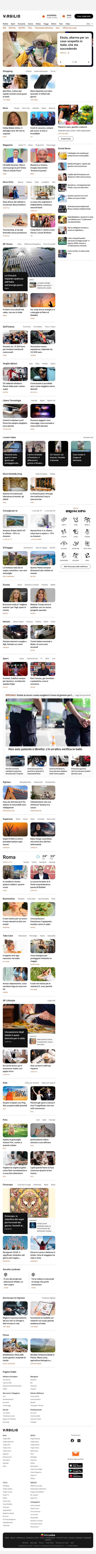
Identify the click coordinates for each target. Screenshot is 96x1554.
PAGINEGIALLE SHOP (32, 1537)
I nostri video (9, 437)
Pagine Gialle (9, 1372)
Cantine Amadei (35, 1363)
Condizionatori (35, 810)
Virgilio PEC (6, 1445)
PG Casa (6, 1516)
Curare (5, 992)
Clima (19, 244)
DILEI (65, 1537)
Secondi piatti (43, 899)
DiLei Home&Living (12, 474)
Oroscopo (8, 1184)
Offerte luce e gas (70, 28)
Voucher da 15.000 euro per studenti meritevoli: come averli (14, 349)
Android (34, 400)
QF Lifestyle (9, 1000)
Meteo (38, 24)
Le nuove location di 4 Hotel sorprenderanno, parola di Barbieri (40, 884)
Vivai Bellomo (63, 133)
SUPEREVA (48, 1540)
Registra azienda (8, 1513)
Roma (9, 857)
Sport (13, 24)
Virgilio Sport (34, 1442)
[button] (88, 62)
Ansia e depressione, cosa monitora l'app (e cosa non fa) (15, 986)
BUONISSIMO (87, 1537)
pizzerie (33, 1389)
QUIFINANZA (79, 1537)
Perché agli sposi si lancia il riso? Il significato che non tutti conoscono (42, 1106)
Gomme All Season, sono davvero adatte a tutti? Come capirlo (58, 771)
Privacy (41, 1542)
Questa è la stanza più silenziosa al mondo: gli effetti (13, 496)
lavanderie (6, 1413)
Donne (30, 24)
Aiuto (4, 1466)
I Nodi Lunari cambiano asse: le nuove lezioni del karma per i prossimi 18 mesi (45, 1228)
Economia (21, 24)
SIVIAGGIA (71, 1537)
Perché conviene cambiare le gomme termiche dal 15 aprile (14, 771)
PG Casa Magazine (9, 1519)
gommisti (6, 1402)
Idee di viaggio (41, 548)
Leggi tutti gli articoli (82, 695)
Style (37, 182)
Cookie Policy (50, 1542)
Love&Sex (45, 182)
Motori (53, 24)
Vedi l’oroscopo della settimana (76, 566)
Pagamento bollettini (37, 1492)
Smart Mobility (7, 1504)
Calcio (62, 49)
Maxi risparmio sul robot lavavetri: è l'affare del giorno (41, 94)
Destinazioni (28, 548)
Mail (4, 28)
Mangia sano (34, 964)
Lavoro (33, 355)
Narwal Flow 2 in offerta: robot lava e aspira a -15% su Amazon (42, 533)
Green (7, 288)
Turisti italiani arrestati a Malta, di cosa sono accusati (41, 644)
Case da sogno (41, 474)
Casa (4, 502)
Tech (61, 24)
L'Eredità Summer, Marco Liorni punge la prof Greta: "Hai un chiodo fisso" (14, 168)
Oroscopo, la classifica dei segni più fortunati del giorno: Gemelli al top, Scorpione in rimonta (14, 1221)
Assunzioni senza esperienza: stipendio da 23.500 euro (41, 349)
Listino (52, 364)
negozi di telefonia (9, 1419)
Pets (5, 1120)
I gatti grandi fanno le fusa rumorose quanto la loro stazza (42, 1170)
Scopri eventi (34, 1508)
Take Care (8, 935)
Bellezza (52, 108)
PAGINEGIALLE (20, 1537)
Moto (37, 364)
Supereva (8, 819)
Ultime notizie (18, 622)
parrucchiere (34, 1396)
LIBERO (7, 1537)
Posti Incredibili (9, 576)
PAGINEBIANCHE (50, 1537)
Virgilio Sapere (7, 1489)
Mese (46, 1185)
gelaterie (33, 1380)
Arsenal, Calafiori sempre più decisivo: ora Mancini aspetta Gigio (14, 681)
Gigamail (6, 1454)
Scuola (6, 584)
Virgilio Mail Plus (8, 1442)
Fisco (5, 355)
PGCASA (42, 1537)
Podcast (52, 1120)
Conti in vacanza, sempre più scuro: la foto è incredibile (41, 131)
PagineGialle (7, 1510)
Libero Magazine (35, 1472)
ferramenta (6, 1380)
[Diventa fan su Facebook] (72, 1440)
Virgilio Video (34, 1448)
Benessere (23, 936)
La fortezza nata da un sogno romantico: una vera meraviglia (15, 570)
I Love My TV (37, 511)
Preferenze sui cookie (62, 1542)
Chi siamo (25, 1542)
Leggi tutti (51, 1000)
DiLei (5, 108)
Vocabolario (34, 1517)
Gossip (32, 1478)
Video (68, 24)
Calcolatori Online (36, 1524)
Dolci (53, 899)
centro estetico (35, 1399)
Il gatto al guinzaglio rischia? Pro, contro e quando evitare (12, 1142)
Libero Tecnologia (12, 400)
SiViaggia (8, 547)
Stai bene (6, 961)
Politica (38, 622)
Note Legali (33, 1542)
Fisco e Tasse (50, 327)
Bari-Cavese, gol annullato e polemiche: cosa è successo (42, 681)
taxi (4, 1396)
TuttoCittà (6, 1525)
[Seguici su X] (79, 1440)
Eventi (34, 862)
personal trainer (35, 1419)
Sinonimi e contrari (32, 585)
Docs (58, 28)
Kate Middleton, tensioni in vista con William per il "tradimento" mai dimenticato (80, 219)
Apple (42, 400)
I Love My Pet (50, 511)
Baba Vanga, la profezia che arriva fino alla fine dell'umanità (41, 842)
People (16, 108)
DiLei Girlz (8, 182)
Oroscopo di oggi (24, 1185)
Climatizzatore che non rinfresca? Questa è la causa (40, 805)
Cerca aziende (35, 1505)
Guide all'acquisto (41, 71)
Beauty (20, 182)
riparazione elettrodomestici (12, 1386)
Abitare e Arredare (10, 1377)
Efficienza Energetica (32, 244)
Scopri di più (66, 139)
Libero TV (33, 1475)
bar (31, 1383)
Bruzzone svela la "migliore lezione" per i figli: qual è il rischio (15, 607)
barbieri (32, 1402)
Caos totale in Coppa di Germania (79, 457)
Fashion (29, 182)
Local (5, 890)
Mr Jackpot (34, 1495)
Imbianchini (38, 782)
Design (52, 474)
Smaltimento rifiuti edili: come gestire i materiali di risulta (14, 1358)
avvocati (33, 1413)
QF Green (8, 244)
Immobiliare (37, 327)
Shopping (6, 1486)
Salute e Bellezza (37, 1393)
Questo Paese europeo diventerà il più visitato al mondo (41, 570)
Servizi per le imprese (14, 1298)
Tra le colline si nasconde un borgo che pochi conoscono (42, 1282)
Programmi (39, 145)
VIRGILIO (12, 1537)
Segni (53, 1185)
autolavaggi (7, 1405)
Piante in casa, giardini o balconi (72, 127)
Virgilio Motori (10, 363)
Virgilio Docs (7, 1451)
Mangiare (34, 1377)
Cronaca (29, 622)
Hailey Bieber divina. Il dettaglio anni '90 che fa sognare (13, 131)
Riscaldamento (25, 782)
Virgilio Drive (7, 1448)
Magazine (8, 145)
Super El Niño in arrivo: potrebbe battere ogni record (13, 842)
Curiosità (40, 819)
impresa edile (7, 1383)
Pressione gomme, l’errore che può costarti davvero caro (80, 771)
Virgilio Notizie (35, 1438)
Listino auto (6, 1501)
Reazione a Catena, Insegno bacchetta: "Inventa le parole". (39, 168)
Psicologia (33, 936)
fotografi (33, 1422)
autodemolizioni (8, 1399)
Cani (38, 1120)
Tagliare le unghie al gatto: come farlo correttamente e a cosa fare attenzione (15, 1170)
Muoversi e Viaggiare (11, 1393)
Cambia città (7, 862)
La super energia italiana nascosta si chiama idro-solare (44, 285)
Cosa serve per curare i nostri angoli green (74, 131)
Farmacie (42, 862)
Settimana (37, 1185)
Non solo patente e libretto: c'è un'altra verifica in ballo (45, 749)
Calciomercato (32, 659)
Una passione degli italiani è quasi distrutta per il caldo (15, 1035)
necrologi (6, 1422)
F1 (42, 659)
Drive (30, 28)
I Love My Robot (36, 539)
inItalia (32, 1463)
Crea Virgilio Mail (83, 16)
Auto (31, 364)
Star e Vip (26, 108)
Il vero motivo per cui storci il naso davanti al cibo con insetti (15, 921)
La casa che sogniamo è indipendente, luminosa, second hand (41, 205)
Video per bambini (32, 1083)
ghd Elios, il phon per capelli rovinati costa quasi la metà (15, 94)
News (30, 145)
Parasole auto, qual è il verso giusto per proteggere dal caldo (11, 460)
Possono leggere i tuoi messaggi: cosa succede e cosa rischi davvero (42, 423)
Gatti (44, 1120)
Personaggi (51, 145)
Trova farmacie (35, 1511)
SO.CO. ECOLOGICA (9, 1363)
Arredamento (50, 782)
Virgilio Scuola (7, 1492)
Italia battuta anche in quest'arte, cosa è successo (45, 1041)
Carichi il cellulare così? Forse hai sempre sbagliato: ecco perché (15, 423)
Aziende (52, 862)
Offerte (28, 71)
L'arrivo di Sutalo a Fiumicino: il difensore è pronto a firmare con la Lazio (34, 460)
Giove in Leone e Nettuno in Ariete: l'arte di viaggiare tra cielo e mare (42, 1255)
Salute (42, 936)
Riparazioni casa (8, 810)
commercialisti (35, 1416)
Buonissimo (9, 898)
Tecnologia (7, 429)
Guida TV (22, 145)
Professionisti (36, 1410)
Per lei (53, 71)
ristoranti (33, 1386)
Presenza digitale (48, 1298)
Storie (53, 622)
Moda (44, 108)
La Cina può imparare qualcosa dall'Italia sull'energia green (14, 280)
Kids (5, 1083)
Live (53, 659)
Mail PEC (21, 28)
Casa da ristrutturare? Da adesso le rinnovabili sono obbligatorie (14, 805)
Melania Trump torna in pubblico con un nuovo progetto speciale (40, 607)
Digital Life (51, 400)
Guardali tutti (88, 437)
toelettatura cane (9, 1416)
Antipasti (21, 899)
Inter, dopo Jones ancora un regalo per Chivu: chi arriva (74, 41)
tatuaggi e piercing (36, 1405)
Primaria (45, 585)
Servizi (5, 1410)
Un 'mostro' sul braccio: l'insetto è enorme (57, 457)
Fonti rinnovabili (49, 244)
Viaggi (46, 24)
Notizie (5, 24)
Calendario (6, 1460)
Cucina (32, 927)
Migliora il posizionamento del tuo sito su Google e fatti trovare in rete (14, 1321)
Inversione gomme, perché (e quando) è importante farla (36, 771)
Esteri (46, 622)
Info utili (33, 392)
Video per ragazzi (48, 1083)
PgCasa (7, 782)
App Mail (6, 1463)
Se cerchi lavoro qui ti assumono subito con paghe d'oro (12, 1068)
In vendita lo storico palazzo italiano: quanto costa (13, 884)
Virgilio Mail (6, 1438)
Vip (31, 136)
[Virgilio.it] (11, 16)
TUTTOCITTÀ (59, 1537)
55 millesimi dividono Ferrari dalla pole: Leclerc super (14, 386)
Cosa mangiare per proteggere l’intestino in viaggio (41, 958)
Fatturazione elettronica (44, 28)
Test (53, 182)
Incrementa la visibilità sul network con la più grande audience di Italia (42, 1321)
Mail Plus (12, 28)
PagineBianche (8, 1522)
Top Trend (6, 100)
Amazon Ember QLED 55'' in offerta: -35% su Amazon (14, 533)
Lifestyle (35, 108)
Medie (53, 585)
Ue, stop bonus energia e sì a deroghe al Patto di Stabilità (42, 312)
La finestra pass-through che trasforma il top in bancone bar (41, 496)
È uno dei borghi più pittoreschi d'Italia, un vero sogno (13, 1282)
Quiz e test (51, 819)
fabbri (5, 1389)
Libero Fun (33, 1498)
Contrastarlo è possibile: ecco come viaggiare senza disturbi (42, 386)
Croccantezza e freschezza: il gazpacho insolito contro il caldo (41, 921)
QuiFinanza (8, 326)
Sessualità (51, 936)
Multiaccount (7, 1457)
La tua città (34, 1514)
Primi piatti (31, 899)
